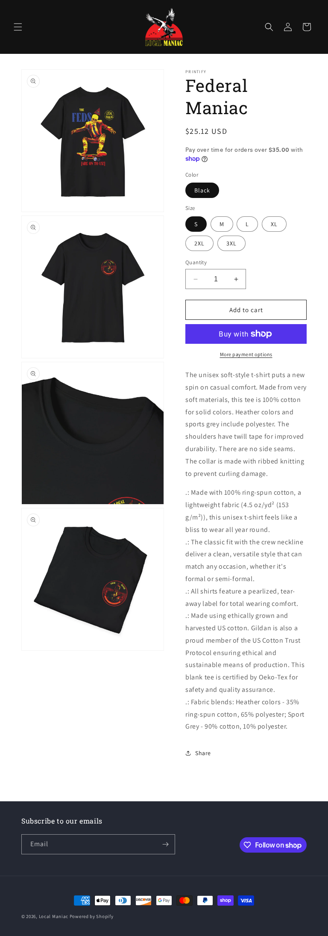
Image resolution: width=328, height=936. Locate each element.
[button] (18, 27)
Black (202, 190)
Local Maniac (53, 916)
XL (274, 224)
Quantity (196, 262)
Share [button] (203, 753)
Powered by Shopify (92, 916)
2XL (199, 243)
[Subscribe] (165, 844)
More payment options (246, 354)
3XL (231, 243)
